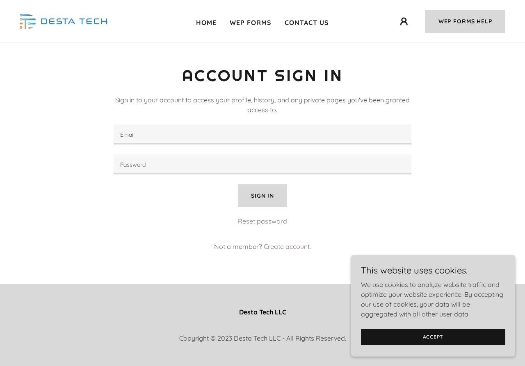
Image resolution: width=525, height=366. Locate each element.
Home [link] (206, 22)
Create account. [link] (287, 246)
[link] (63, 20)
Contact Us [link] (307, 22)
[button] (404, 21)
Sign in (262, 195)
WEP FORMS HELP (465, 21)
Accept (433, 337)
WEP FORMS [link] (251, 22)
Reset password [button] (262, 221)
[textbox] (262, 134)
